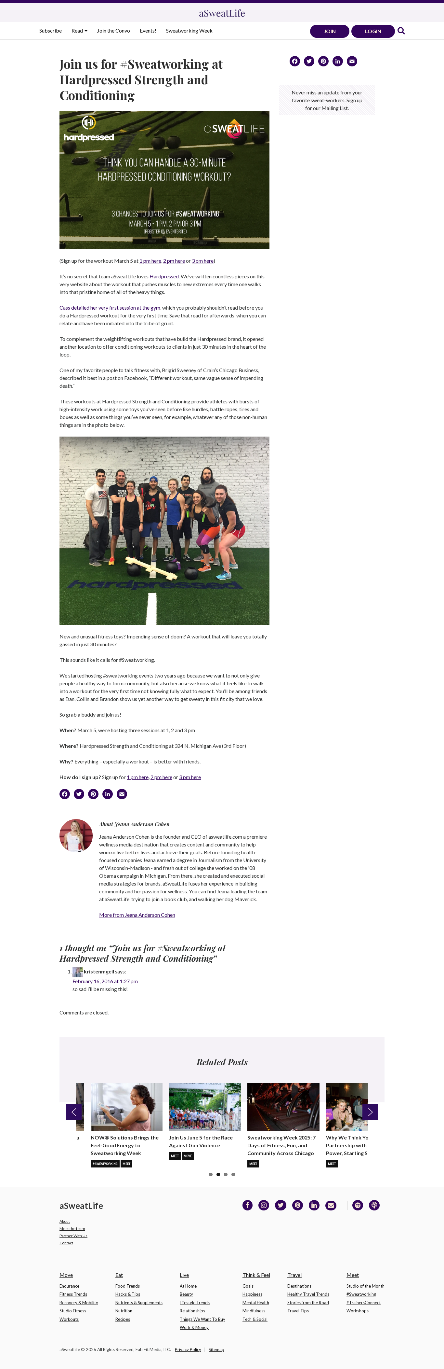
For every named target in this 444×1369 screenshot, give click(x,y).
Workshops (357, 1310)
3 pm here (203, 261)
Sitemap (216, 1349)
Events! (148, 30)
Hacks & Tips (127, 1294)
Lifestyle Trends (195, 1302)
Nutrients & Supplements (139, 1302)
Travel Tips (298, 1310)
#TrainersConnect (363, 1302)
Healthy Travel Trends (308, 1294)
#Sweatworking (105, 1164)
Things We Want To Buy (202, 1319)
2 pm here (174, 261)
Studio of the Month (365, 1286)
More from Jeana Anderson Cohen (137, 915)
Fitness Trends (73, 1294)
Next (370, 1112)
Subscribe (50, 30)
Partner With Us (73, 1235)
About (64, 1221)
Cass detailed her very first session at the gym (109, 307)
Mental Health (255, 1302)
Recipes (122, 1319)
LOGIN (373, 31)
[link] (401, 31)
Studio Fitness (72, 1310)
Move (188, 1156)
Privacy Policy (188, 1349)
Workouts (69, 1319)
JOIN (330, 31)
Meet (126, 1164)
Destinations (299, 1286)
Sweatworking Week (189, 30)
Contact (66, 1242)
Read (78, 30)
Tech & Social (255, 1319)
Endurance (69, 1286)
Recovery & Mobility (78, 1302)
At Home (188, 1286)
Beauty (186, 1294)
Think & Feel (256, 1275)
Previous (74, 1112)
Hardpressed (164, 276)
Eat (119, 1275)
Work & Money (194, 1327)
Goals (248, 1286)
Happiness (252, 1294)
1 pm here (150, 261)
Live (184, 1275)
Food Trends (127, 1286)
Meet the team (72, 1228)
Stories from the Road (308, 1302)
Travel (294, 1275)
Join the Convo (113, 30)
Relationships (192, 1310)
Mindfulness (253, 1310)
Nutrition (123, 1310)
